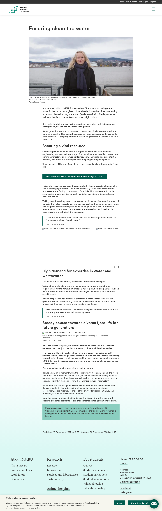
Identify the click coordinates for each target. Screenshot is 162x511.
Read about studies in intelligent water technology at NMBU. (75, 176)
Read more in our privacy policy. (27, 508)
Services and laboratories (62, 474)
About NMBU (19, 465)
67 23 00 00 (136, 459)
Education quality (94, 488)
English (153, 2)
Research (52, 465)
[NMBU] (23, 9)
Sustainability (55, 479)
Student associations (96, 479)
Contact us (17, 479)
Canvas (88, 465)
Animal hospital (58, 489)
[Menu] (153, 9)
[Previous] (114, 267)
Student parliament (95, 474)
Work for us (18, 474)
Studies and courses (95, 470)
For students (131, 2)
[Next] (118, 267)
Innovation (54, 470)
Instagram (126, 492)
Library (121, 2)
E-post (123, 463)
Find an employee (22, 470)
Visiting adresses (130, 481)
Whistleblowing (93, 483)
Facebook (125, 488)
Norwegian (143, 2)
